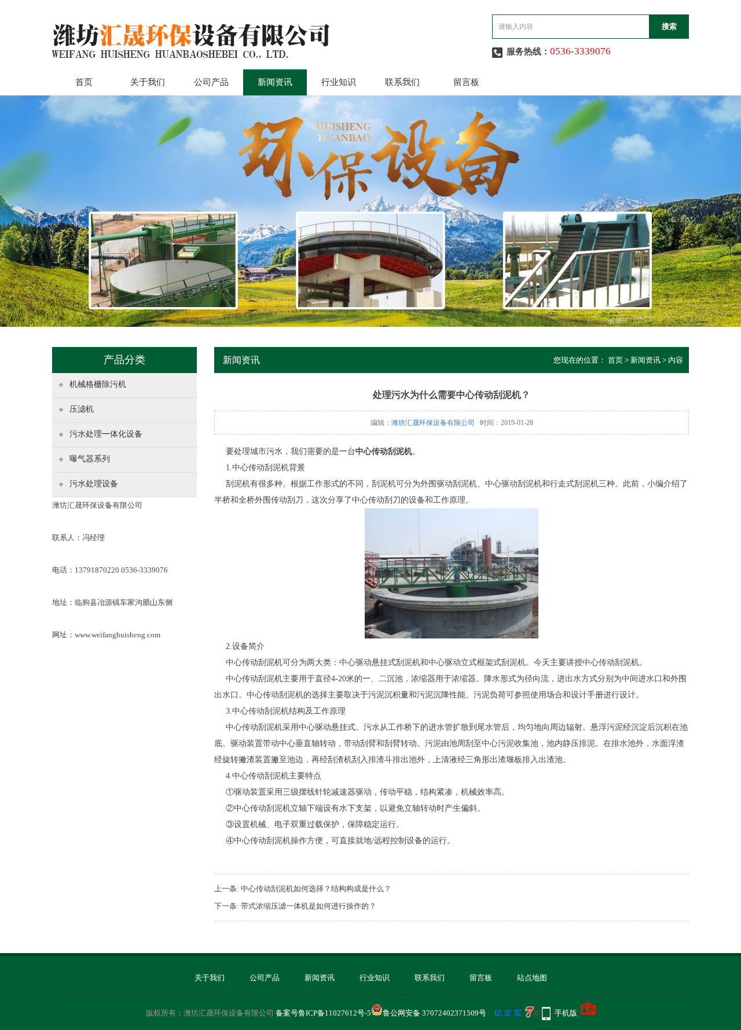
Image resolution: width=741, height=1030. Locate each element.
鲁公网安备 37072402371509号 (434, 1013)
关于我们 (147, 82)
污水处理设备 (93, 483)
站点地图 (532, 977)
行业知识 (338, 82)
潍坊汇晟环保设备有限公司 (433, 423)
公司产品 (211, 82)
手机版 (566, 1013)
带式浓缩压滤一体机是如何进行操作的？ (308, 906)
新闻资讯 (275, 82)
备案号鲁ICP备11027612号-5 (323, 1013)
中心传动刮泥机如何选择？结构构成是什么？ (316, 888)
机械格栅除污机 (97, 384)
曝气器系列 (89, 459)
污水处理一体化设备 (105, 434)
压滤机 (81, 409)
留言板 (466, 82)
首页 (84, 82)
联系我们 (402, 82)
